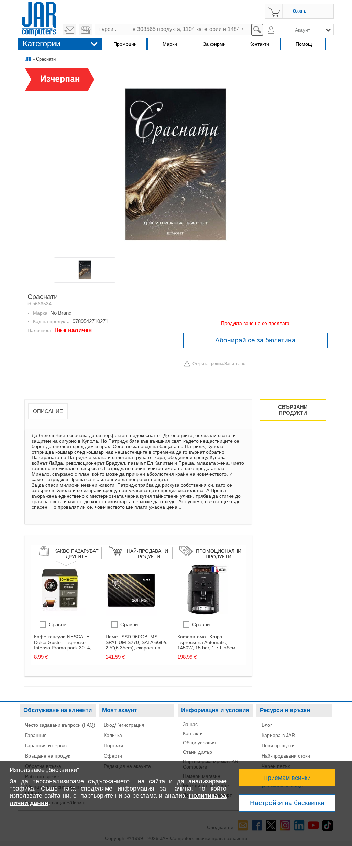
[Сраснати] (175, 162)
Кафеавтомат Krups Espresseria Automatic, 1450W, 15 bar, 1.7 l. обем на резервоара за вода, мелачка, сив (206, 642)
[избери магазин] (85, 29)
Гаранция (36, 735)
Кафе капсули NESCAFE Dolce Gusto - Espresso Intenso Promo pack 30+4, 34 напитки (66, 642)
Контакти (193, 733)
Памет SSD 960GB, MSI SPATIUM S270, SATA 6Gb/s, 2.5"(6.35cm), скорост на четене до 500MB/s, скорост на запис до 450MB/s (137, 642)
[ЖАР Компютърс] (38, 18)
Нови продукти (278, 745)
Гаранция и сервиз (46, 745)
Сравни (57, 624)
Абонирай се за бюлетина (255, 340)
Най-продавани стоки (286, 756)
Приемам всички (287, 777)
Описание (48, 411)
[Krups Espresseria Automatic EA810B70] (203, 614)
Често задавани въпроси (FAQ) (60, 725)
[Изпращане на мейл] (69, 29)
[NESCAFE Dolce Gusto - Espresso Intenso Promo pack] (60, 614)
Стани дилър (197, 752)
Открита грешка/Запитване (218, 363)
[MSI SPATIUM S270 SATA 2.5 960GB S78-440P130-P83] (131, 614)
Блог (267, 725)
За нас (190, 724)
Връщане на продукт (48, 756)
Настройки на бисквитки (287, 802)
